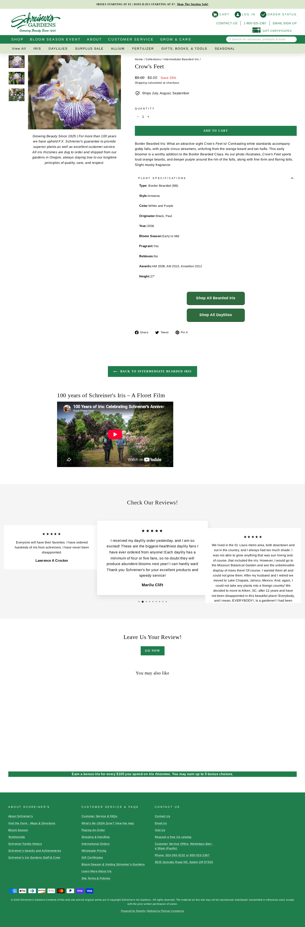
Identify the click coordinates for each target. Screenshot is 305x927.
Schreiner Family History (25, 843)
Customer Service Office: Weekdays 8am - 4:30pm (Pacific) (184, 846)
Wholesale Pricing (94, 850)
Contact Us (226, 23)
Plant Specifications (162, 178)
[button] (139, 601)
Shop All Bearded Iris (215, 298)
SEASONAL (225, 48)
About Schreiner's (20, 816)
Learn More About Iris (96, 871)
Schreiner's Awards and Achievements (34, 850)
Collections (153, 59)
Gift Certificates (92, 857)
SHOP (17, 39)
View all (19, 48)
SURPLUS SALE (89, 48)
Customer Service (131, 39)
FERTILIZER (143, 48)
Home (139, 59)
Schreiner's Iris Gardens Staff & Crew (34, 857)
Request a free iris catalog (173, 837)
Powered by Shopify (133, 911)
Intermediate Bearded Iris (181, 59)
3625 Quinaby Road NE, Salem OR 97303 (184, 862)
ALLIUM (118, 48)
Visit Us (160, 830)
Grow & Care (176, 39)
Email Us (161, 823)
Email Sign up (285, 23)
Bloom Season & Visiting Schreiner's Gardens (113, 864)
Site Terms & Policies (96, 878)
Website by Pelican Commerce (165, 911)
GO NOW (152, 650)
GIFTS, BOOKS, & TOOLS (184, 48)
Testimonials (16, 837)
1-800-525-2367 (255, 23)
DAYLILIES (58, 48)
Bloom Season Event (55, 39)
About (94, 39)
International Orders (96, 843)
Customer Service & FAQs (99, 816)
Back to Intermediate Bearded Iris (155, 371)
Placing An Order (93, 830)
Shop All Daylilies (215, 315)
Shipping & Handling (96, 837)
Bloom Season (18, 830)
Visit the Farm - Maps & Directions (31, 823)
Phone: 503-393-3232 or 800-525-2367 (182, 855)
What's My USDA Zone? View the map (108, 823)
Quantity (145, 108)
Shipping (141, 82)
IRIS (37, 48)
